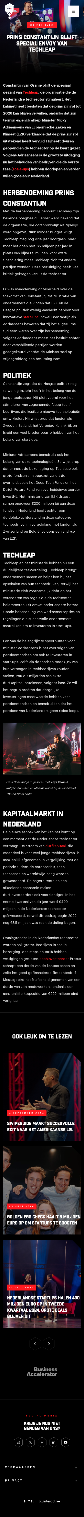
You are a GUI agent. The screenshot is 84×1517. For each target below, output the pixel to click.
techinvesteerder (54, 959)
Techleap (30, 92)
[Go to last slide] (35, 1343)
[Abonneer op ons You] (65, 1442)
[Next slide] (48, 1343)
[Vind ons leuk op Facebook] (42, 1442)
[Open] (73, 11)
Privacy (14, 1481)
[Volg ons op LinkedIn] (54, 1442)
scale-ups (21, 169)
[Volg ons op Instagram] (18, 1442)
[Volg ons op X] (30, 1442)
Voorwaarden (20, 1467)
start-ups (30, 317)
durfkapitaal (55, 846)
